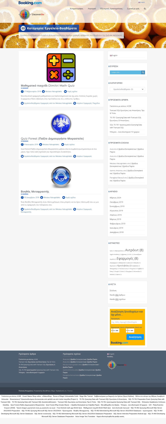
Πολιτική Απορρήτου (26, 391)
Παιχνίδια (96, 103)
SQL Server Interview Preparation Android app (129, 414)
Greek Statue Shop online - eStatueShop (37, 396)
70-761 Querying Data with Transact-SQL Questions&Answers (34, 402)
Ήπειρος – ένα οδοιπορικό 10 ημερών (124, 132)
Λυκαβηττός (136, 266)
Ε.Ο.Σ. (131, 254)
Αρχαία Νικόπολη (115, 254)
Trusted (58, 391)
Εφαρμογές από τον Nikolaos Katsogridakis (56, 103)
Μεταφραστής (26, 212)
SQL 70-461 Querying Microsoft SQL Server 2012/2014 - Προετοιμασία (47, 411)
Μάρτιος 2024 (115, 197)
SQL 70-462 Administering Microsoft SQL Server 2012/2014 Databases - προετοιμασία (121, 411)
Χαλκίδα (113, 274)
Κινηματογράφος (76, 8)
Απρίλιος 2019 (116, 215)
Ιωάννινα (130, 263)
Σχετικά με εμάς (133, 8)
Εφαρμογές (88, 103)
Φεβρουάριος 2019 (117, 223)
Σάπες (112, 271)
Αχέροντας (124, 254)
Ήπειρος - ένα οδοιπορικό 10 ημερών (134, 405)
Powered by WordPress (42, 391)
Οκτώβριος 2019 (116, 202)
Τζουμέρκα (129, 271)
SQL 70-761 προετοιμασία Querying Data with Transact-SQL (39, 370)
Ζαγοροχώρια (114, 263)
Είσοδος (110, 356)
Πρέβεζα (140, 268)
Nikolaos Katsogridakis (53, 91)
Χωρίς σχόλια (72, 91)
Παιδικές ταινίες (124, 268)
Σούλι (123, 271)
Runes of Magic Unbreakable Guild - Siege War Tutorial (73, 396)
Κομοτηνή (113, 266)
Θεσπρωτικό (123, 263)
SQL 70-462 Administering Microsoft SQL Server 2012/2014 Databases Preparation (82, 414)
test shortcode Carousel (120, 408)
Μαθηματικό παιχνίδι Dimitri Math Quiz (48, 85)
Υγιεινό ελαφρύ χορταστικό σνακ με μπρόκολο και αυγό (35, 408)
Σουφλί (117, 271)
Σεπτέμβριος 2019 (117, 206)
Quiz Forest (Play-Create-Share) (57, 405)
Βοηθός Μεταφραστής (35, 191)
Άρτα (112, 251)
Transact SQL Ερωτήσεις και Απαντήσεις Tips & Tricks (37, 362)
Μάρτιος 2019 (115, 219)
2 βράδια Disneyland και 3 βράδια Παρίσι (83, 359)
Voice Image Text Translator (85, 416)
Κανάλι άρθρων (117, 295)
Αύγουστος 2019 (116, 210)
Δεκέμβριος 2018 (116, 232)
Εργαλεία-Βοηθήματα (32, 103)
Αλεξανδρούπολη (120, 251)
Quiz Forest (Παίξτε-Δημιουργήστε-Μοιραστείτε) (52, 138)
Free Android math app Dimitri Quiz (69, 408)
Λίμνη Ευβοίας (124, 265)
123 (150, 405)
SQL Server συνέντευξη (42, 414)
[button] (144, 9)
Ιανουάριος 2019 (116, 228)
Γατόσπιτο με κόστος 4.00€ (120, 106)
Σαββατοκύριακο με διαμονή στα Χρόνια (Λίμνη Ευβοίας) (114, 396)
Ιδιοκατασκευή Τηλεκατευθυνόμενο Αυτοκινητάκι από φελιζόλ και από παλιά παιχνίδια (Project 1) (44, 399)
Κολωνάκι (137, 263)
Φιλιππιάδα (137, 271)
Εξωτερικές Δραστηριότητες (112, 8)
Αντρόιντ (80, 103)
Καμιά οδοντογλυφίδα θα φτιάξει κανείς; (110, 416)
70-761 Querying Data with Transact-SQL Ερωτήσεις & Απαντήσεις (37, 366)
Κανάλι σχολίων (117, 299)
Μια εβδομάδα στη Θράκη (110, 405)
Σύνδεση (113, 290)
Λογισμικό (92, 8)
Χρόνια (119, 274)
